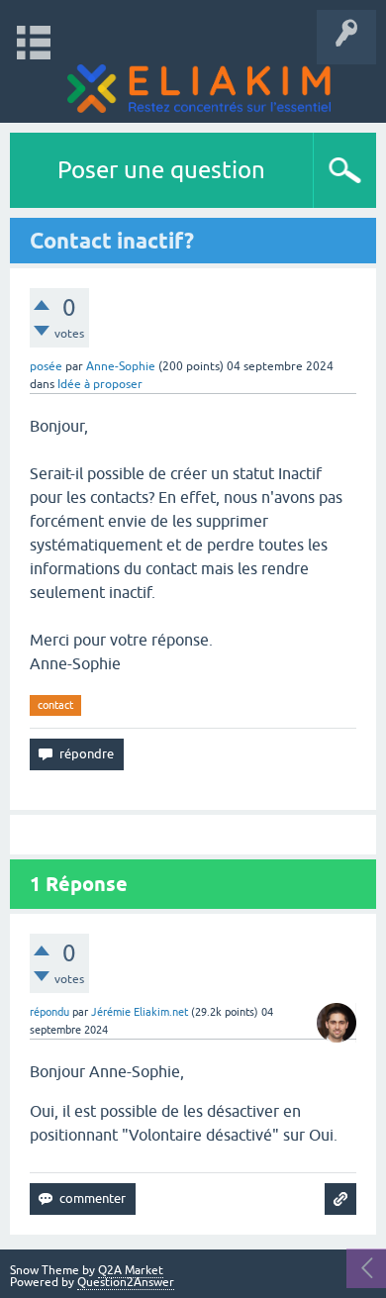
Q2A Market (130, 1270)
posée (46, 366)
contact (55, 705)
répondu (49, 1012)
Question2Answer (125, 1282)
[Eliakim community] (199, 88)
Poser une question (161, 169)
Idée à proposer (100, 384)
